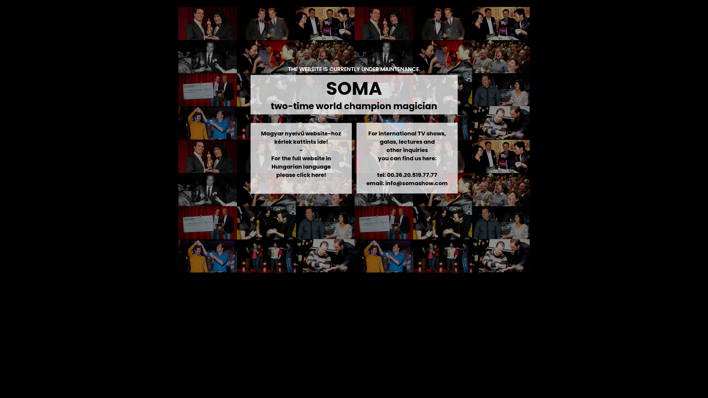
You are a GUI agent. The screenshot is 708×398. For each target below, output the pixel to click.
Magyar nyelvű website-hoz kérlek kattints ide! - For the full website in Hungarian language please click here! (301, 154)
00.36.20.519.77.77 (412, 175)
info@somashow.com (416, 183)
